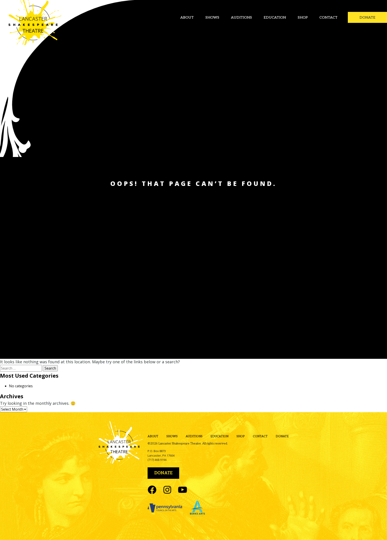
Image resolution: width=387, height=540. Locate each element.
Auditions (241, 17)
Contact (328, 17)
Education (275, 17)
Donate (367, 17)
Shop (303, 17)
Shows (212, 17)
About (187, 17)
